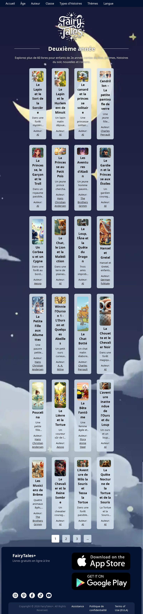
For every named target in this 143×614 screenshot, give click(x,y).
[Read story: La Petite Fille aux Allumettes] (37, 312)
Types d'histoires (71, 3)
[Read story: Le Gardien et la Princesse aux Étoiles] (105, 156)
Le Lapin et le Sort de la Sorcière (37, 98)
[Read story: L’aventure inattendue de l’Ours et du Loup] (105, 388)
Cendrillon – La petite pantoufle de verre (105, 95)
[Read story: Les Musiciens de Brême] (37, 477)
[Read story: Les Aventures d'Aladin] (82, 154)
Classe (50, 3)
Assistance (78, 606)
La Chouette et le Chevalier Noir (105, 337)
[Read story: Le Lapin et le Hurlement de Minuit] (60, 85)
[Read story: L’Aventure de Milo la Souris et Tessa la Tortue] (82, 466)
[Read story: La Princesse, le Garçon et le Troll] (37, 156)
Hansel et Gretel (105, 253)
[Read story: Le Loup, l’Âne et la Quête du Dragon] (82, 225)
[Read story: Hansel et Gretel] (105, 244)
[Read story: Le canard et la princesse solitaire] (82, 81)
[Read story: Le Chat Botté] (82, 330)
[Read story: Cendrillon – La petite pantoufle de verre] (105, 77)
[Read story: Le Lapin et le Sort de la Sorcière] (37, 81)
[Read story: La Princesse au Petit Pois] (60, 154)
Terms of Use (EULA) (121, 608)
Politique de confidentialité (98, 608)
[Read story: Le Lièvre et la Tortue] (60, 407)
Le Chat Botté (82, 338)
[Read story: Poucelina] (37, 408)
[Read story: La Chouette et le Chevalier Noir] (105, 324)
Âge (22, 3)
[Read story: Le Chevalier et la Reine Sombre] (60, 475)
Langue (108, 3)
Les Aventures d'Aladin (82, 167)
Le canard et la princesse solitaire (82, 98)
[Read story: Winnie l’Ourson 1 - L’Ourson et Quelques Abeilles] (60, 302)
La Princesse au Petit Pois (60, 167)
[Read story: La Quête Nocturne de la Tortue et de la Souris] (105, 466)
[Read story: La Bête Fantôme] (82, 399)
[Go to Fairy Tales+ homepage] (71, 27)
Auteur (35, 3)
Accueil (10, 3)
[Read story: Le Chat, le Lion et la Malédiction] (60, 234)
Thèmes (93, 3)
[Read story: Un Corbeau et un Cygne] (37, 243)
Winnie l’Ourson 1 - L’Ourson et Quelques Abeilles (60, 324)
